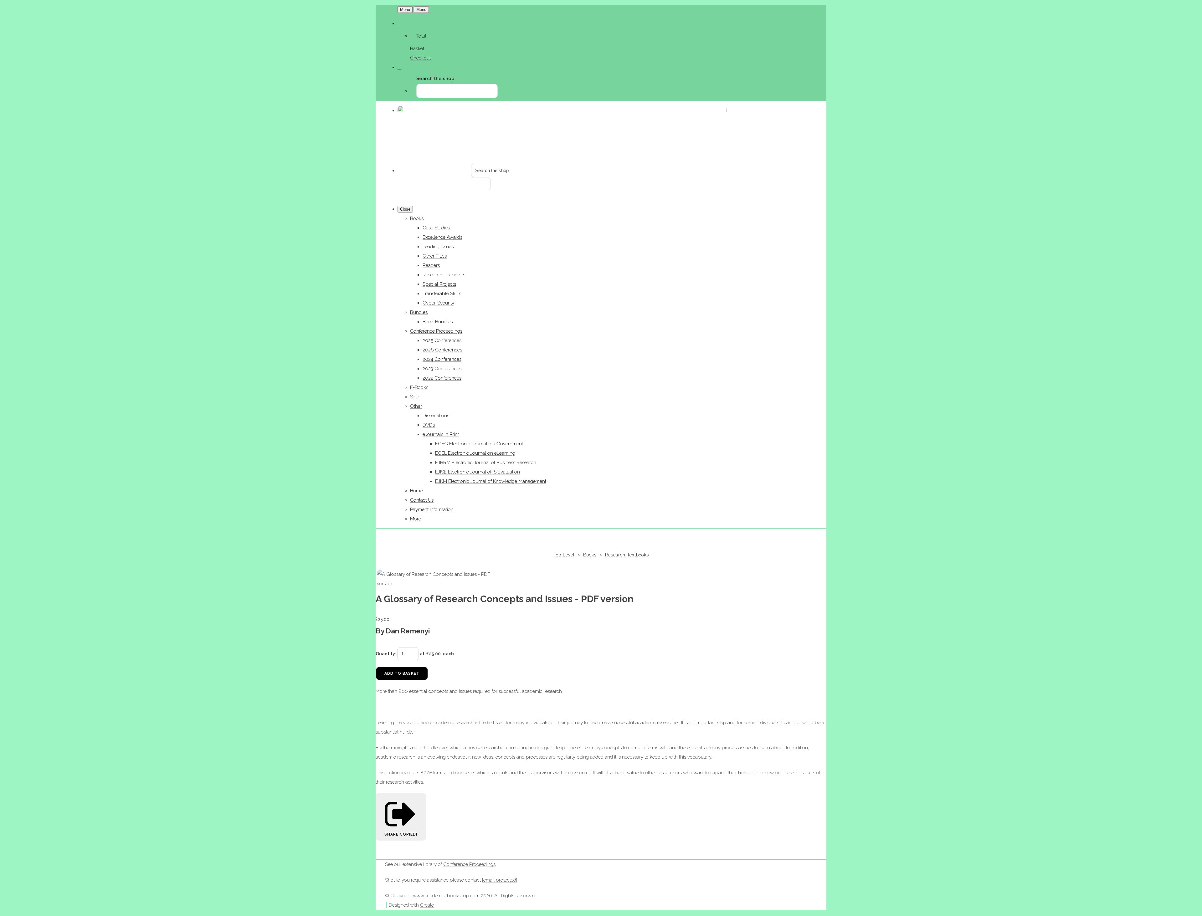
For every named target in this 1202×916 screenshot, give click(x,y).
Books (417, 218)
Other (416, 406)
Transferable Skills (442, 293)
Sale (414, 397)
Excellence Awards (442, 237)
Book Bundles (438, 322)
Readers (431, 265)
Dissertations (436, 415)
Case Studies (436, 228)
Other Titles (435, 256)
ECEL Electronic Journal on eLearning (475, 453)
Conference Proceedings (436, 331)
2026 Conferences (442, 350)
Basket (417, 48)
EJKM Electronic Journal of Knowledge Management (490, 481)
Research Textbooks (444, 275)
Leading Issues (438, 246)
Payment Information (432, 509)
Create (427, 905)
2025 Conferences (442, 340)
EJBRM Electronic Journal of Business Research (485, 462)
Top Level (564, 554)
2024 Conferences (442, 359)
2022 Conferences (442, 378)
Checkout (420, 58)
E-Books (419, 387)
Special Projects (439, 284)
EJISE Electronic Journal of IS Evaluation (477, 472)
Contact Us (422, 500)
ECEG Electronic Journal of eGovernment (479, 444)
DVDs (429, 425)
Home (416, 491)
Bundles (419, 312)
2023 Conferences (442, 368)
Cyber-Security (438, 303)
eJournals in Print (441, 434)
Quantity (385, 653)
